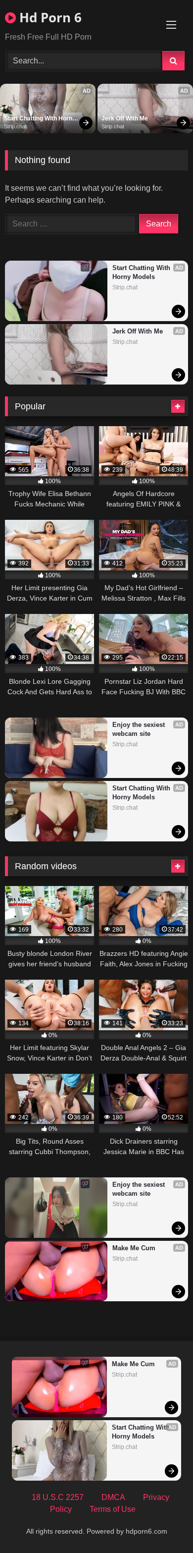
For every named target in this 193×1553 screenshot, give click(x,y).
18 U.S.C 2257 (58, 1497)
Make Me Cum (133, 1248)
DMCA (113, 1497)
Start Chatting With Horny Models (40, 119)
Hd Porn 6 (49, 17)
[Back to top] (162, 1523)
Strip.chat (15, 126)
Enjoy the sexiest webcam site (139, 729)
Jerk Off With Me (124, 118)
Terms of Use (113, 1509)
